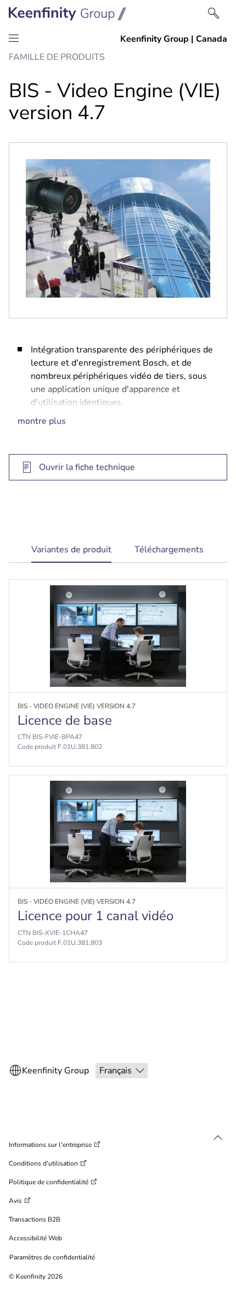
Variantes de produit (71, 553)
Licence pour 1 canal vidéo (95, 916)
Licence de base (65, 720)
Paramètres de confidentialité (52, 1257)
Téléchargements (169, 550)
